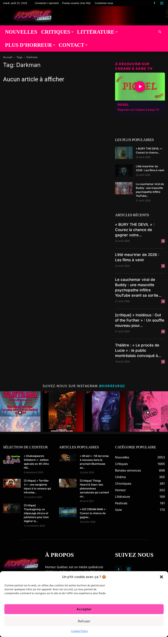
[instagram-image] (20, 411)
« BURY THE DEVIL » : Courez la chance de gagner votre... (134, 229)
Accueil (7, 57)
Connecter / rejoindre (47, 3)
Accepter (84, 609)
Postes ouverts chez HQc (76, 3)
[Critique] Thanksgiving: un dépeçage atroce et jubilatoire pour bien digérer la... (36, 513)
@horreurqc (112, 386)
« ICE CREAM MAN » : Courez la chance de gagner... (93, 513)
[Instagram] (161, 3)
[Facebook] (154, 3)
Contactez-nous (104, 3)
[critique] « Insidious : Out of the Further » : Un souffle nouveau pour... (139, 320)
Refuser (84, 621)
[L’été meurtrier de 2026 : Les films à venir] (124, 170)
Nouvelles (21, 32)
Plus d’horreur (28, 45)
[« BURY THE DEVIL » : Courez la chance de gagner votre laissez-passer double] (124, 153)
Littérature (95, 32)
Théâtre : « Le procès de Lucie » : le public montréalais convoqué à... (138, 350)
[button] (161, 577)
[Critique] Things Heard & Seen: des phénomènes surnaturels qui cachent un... (94, 488)
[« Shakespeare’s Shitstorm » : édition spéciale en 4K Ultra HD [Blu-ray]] (12, 459)
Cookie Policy (79, 631)
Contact (71, 45)
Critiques (55, 32)
